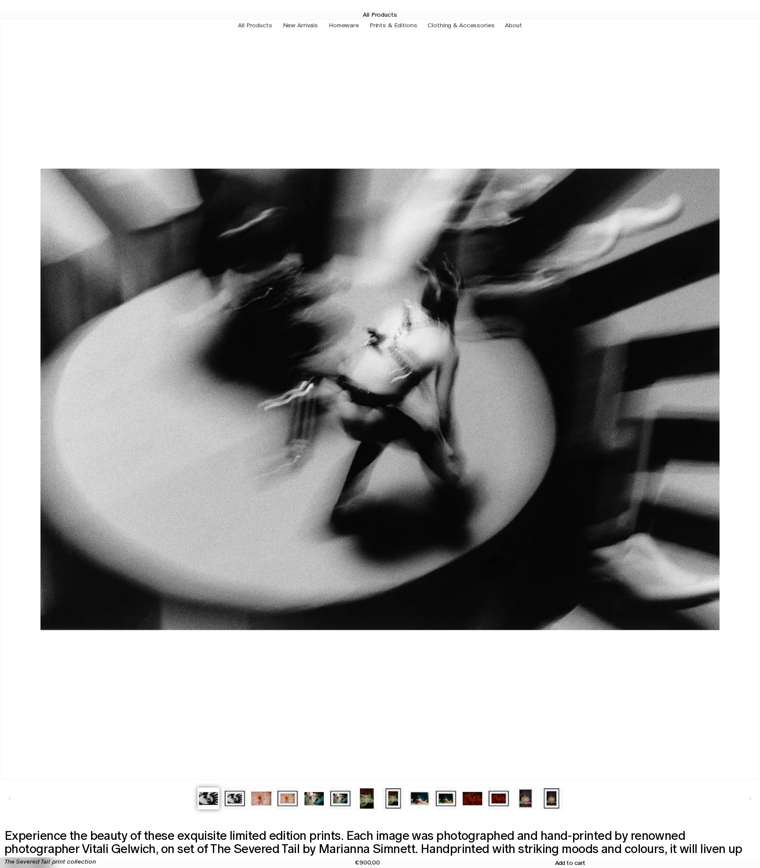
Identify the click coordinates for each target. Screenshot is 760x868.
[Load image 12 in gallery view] (499, 798)
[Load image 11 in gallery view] (472, 798)
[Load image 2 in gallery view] (235, 798)
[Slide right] (750, 798)
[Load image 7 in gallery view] (367, 798)
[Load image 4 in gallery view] (288, 798)
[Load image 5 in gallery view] (314, 798)
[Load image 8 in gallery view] (393, 798)
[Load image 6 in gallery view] (340, 798)
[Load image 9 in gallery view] (420, 798)
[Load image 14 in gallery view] (552, 798)
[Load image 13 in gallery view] (525, 798)
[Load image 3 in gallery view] (261, 798)
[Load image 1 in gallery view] (208, 798)
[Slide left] (9, 798)
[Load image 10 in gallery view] (446, 798)
